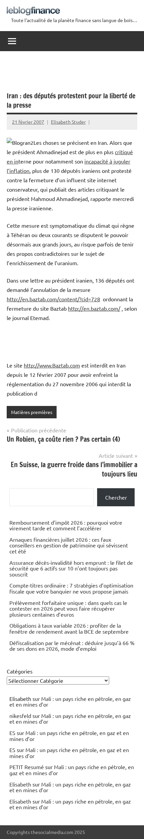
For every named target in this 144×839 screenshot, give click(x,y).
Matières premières (31, 412)
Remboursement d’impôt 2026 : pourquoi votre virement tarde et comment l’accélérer (65, 525)
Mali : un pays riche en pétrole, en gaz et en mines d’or (70, 701)
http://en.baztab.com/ (94, 308)
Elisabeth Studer (68, 122)
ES (12, 732)
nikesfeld (20, 715)
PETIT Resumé (26, 766)
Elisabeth (20, 784)
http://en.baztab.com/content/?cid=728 (53, 299)
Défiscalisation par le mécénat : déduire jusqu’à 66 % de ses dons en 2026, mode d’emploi (72, 645)
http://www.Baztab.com (52, 365)
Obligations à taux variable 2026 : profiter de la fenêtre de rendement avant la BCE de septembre (69, 628)
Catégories (19, 671)
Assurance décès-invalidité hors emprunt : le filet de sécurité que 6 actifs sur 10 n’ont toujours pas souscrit (71, 568)
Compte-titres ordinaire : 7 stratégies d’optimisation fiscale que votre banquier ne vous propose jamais (71, 588)
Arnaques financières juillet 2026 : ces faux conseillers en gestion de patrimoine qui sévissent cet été (68, 545)
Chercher (116, 497)
